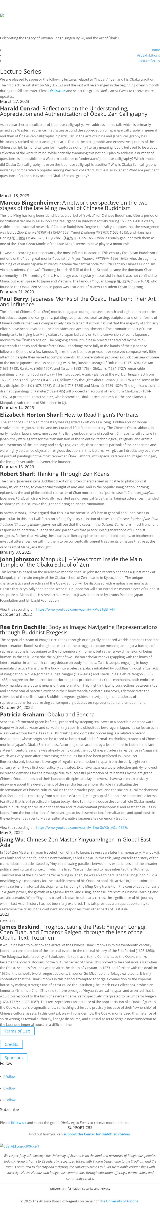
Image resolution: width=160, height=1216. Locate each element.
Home (155, 50)
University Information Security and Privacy (80, 1189)
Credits (11, 1044)
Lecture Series (149, 60)
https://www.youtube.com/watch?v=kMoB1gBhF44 (75, 609)
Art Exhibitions (148, 55)
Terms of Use (17, 1031)
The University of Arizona (119, 1201)
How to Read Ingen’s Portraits (69, 414)
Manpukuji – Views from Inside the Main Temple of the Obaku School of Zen (71, 561)
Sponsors (14, 1057)
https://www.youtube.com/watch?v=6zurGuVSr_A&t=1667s (82, 827)
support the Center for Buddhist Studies (97, 1134)
